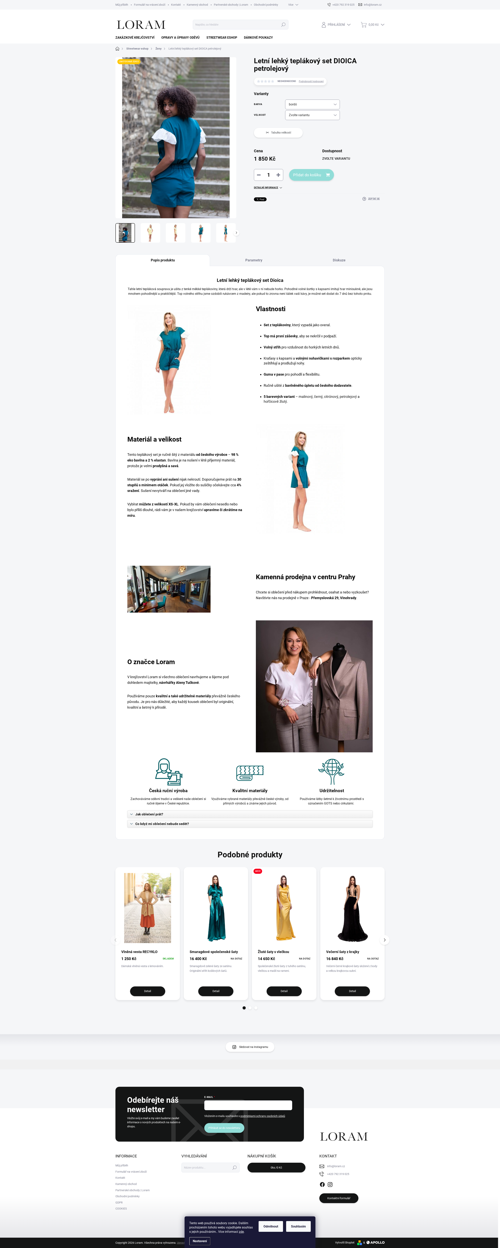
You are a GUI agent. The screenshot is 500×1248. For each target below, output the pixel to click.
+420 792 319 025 (338, 1174)
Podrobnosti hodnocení (311, 81)
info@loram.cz (336, 1166)
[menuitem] (136, 38)
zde (241, 1232)
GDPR (119, 1202)
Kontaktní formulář (338, 1198)
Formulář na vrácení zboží (149, 4)
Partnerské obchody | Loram (231, 4)
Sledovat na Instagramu (253, 1046)
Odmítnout (270, 1226)
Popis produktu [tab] (163, 260)
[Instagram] (330, 1184)
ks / (276, 1167)
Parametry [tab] (253, 260)
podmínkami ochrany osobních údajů (262, 1116)
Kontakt (176, 4)
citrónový (331, 397)
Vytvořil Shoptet (344, 1242)
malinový (305, 397)
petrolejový (348, 397)
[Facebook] (322, 1184)
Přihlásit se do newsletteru (224, 1128)
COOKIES (121, 1208)
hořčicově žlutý (275, 401)
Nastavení (200, 1241)
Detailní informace (266, 187)
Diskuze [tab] (339, 260)
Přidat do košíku (307, 175)
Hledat (283, 24)
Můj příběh (121, 4)
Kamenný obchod (197, 4)
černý (318, 397)
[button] (244, 1008)
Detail (147, 991)
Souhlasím (298, 1226)
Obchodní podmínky (266, 4)
